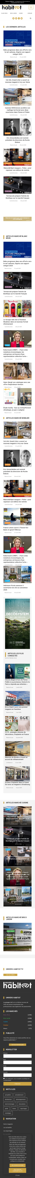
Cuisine (21, 13)
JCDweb (17, 1175)
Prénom (5, 1053)
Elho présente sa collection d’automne (16, 937)
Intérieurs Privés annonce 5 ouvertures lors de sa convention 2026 (15, 588)
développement (21, 1099)
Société (5, 1072)
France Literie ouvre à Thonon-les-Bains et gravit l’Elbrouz (16, 529)
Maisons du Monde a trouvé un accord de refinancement (16, 758)
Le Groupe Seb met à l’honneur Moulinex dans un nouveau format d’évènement (15, 322)
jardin (6, 1108)
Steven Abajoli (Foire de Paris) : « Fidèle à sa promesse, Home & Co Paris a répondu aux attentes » (17, 682)
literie (14, 1108)
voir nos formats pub (18, 1045)
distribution (8, 1099)
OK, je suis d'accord (17, 1165)
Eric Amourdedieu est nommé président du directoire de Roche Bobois (17, 140)
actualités (8, 1095)
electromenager (9, 1104)
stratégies (8, 1113)
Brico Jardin (13, 13)
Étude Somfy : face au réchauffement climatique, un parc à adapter (17, 409)
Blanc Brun (4, 13)
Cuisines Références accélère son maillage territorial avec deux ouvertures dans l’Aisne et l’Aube (17, 110)
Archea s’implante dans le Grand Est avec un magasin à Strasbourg (17, 783)
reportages (23, 1108)
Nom (4, 1059)
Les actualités (7, 1127)
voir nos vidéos (10, 975)
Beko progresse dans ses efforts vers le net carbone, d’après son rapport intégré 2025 (17, 52)
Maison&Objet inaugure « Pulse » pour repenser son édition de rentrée (17, 169)
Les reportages (7, 1131)
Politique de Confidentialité (17, 1170)
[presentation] (24, 948)
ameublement (19, 1095)
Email (4, 1066)
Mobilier (30, 13)
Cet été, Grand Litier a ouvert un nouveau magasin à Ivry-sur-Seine (17, 81)
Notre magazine (8, 1124)
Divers (17, 1028)
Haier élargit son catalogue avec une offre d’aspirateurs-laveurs (16, 383)
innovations (22, 1104)
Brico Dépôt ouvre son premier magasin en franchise (16, 708)
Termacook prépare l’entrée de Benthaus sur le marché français (17, 197)
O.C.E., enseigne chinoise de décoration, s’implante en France (17, 733)
